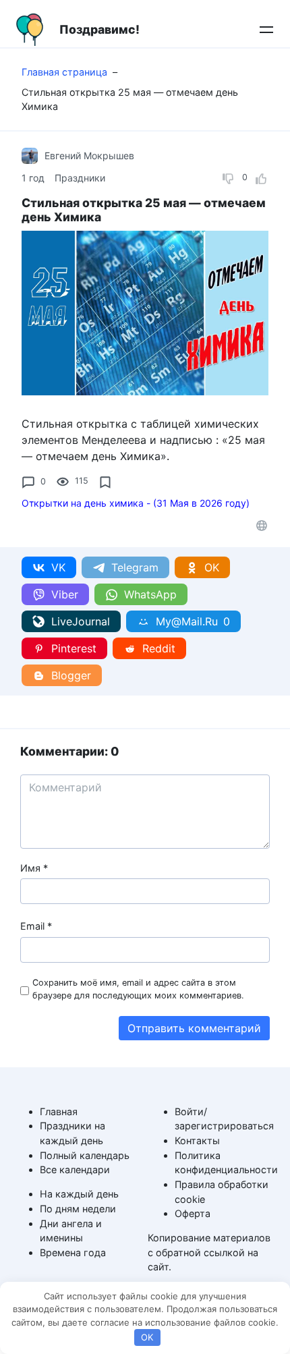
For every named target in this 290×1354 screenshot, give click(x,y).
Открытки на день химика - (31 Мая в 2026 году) (136, 503)
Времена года (73, 1252)
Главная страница (64, 72)
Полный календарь (84, 1155)
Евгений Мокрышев (89, 155)
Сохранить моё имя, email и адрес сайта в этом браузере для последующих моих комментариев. (138, 989)
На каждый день (79, 1194)
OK (147, 1337)
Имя (34, 868)
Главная (59, 1111)
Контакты (197, 1140)
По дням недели (78, 1208)
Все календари (75, 1169)
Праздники (80, 178)
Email (36, 926)
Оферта (192, 1213)
